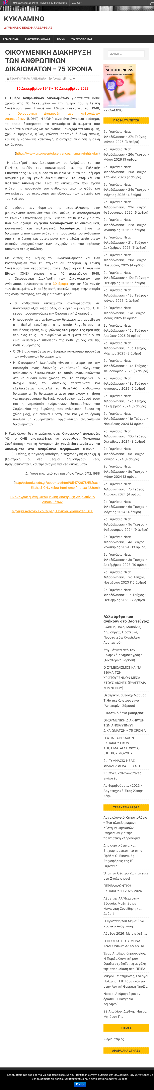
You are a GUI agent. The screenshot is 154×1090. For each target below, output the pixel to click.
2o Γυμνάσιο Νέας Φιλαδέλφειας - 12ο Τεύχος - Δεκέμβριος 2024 (125, 401)
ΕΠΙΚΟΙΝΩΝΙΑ (11, 39)
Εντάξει (80, 1084)
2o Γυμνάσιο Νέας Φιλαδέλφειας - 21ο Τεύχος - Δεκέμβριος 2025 (125, 242)
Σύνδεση (77, 2)
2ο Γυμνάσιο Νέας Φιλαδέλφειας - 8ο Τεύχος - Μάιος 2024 (125, 471)
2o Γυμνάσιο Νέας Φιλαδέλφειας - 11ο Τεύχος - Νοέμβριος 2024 (125, 419)
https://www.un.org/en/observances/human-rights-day (57, 153)
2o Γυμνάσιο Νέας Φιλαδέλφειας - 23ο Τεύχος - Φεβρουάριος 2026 (126, 207)
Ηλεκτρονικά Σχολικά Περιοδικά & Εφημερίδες (40, 2)
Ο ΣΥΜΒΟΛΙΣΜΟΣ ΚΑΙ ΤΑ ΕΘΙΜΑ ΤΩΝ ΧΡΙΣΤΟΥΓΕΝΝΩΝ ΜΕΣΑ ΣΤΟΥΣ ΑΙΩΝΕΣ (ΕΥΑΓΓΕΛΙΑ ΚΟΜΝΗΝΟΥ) (124, 677)
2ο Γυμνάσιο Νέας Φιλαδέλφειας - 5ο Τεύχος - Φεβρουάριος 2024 (125, 524)
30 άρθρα (60, 284)
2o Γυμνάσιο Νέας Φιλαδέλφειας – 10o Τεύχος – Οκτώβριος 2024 (126, 436)
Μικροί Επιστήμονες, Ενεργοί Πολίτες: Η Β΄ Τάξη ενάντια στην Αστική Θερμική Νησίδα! (125, 981)
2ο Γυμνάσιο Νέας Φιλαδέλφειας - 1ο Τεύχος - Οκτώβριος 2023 (124, 595)
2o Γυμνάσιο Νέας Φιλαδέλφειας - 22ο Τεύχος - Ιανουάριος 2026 (126, 225)
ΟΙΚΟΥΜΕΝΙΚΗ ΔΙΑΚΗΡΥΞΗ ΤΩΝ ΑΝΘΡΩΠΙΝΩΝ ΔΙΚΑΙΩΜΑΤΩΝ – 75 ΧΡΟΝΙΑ (124, 725)
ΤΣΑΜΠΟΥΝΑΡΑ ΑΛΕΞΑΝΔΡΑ (28, 78)
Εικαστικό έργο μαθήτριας (123, 713)
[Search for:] (126, 53)
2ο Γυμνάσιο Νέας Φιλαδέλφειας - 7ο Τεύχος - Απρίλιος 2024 (125, 489)
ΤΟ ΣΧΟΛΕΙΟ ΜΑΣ (81, 39)
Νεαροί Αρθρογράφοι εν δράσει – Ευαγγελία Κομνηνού (121, 999)
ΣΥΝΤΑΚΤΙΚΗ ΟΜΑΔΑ (38, 39)
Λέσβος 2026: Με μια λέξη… (125, 933)
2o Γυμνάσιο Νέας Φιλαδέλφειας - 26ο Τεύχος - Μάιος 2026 (126, 154)
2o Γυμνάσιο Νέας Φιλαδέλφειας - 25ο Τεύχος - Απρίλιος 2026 (126, 172)
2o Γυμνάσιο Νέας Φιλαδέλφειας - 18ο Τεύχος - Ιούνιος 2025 (125, 295)
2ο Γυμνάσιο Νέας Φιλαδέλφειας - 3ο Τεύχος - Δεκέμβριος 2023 (125, 559)
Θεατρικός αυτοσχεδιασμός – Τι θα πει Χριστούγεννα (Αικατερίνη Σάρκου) (126, 700)
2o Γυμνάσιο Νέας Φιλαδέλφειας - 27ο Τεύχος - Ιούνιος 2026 (126, 136)
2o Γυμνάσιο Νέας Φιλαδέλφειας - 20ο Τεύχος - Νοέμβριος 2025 (126, 260)
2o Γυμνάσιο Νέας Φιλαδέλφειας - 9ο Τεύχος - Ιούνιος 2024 (125, 454)
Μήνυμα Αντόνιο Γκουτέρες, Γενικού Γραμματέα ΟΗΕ (52, 511)
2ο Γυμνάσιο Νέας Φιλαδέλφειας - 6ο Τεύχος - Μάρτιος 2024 (125, 507)
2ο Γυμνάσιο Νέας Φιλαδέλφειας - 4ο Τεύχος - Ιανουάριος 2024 (125, 542)
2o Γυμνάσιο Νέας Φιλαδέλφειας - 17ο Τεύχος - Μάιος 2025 (125, 313)
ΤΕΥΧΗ (61, 39)
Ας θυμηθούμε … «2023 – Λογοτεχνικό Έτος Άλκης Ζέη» (123, 790)
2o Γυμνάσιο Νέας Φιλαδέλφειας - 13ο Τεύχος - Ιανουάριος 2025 (125, 383)
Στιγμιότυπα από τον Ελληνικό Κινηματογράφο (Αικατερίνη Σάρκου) (123, 655)
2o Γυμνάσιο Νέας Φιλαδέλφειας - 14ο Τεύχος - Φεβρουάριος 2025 (125, 366)
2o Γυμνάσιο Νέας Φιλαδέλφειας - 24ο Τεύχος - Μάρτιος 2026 (126, 189)
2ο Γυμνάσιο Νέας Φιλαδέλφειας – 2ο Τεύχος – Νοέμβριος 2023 (125, 577)
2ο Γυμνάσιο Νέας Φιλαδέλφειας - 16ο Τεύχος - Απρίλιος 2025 (125, 330)
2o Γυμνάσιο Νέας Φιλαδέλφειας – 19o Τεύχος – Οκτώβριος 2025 (126, 278)
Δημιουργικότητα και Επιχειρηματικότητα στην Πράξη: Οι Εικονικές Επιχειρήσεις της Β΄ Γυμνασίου (122, 855)
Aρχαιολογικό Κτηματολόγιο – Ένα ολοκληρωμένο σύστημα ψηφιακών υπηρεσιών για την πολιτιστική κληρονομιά (125, 827)
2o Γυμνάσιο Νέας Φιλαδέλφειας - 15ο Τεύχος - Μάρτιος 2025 (125, 348)
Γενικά (57, 78)
